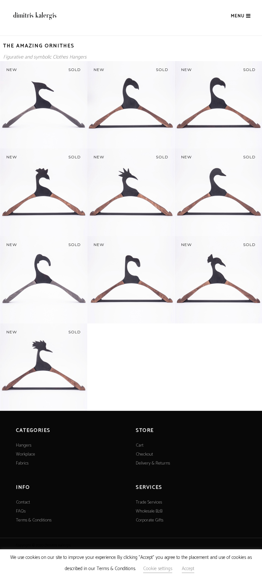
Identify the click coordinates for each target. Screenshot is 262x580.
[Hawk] (218, 104)
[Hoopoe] (43, 367)
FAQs (21, 511)
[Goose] (218, 192)
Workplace (25, 454)
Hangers (23, 445)
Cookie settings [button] (157, 569)
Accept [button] (188, 569)
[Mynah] (130, 104)
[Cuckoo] (130, 192)
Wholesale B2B (149, 511)
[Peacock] (218, 279)
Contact (23, 502)
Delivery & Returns (153, 463)
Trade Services (149, 502)
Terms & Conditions (33, 520)
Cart (139, 445)
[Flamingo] (130, 279)
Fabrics (22, 463)
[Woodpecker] (43, 104)
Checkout (144, 454)
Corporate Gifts (149, 520)
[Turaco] (43, 192)
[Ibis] (43, 279)
